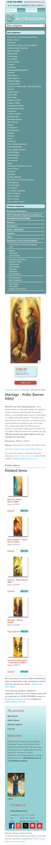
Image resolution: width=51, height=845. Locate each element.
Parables (11, 136)
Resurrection (12, 158)
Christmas (13, 253)
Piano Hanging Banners (17, 144)
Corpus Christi (13, 62)
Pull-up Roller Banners (16, 149)
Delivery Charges (12, 833)
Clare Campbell (13, 51)
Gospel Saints (13, 92)
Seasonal (11, 174)
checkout (41, 10)
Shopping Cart (25, 5)
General (10, 89)
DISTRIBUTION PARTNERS (18, 218)
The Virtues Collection (16, 191)
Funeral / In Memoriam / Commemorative (24, 86)
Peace (9, 138)
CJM (11, 247)
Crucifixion (11, 67)
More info (24, 511)
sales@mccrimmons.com (34, 2)
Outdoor (10, 133)
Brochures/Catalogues (17, 211)
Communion (14, 264)
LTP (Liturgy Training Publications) (23, 244)
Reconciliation (14, 274)
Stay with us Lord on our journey (20, 180)
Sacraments (12, 226)
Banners (18, 390)
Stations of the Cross (17, 289)
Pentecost (11, 141)
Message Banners (14, 119)
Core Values (12, 59)
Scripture (11, 233)
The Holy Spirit (13, 185)
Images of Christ (14, 100)
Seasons (11, 222)
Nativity (10, 125)
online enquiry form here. (15, 702)
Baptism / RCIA (15, 262)
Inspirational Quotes (15, 108)
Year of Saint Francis (15, 202)
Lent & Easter (14, 256)
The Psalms (12, 188)
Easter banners (13, 78)
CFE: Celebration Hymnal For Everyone (24, 215)
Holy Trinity (11, 97)
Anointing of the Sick (17, 259)
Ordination (13, 271)
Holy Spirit (13, 286)
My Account (16, 5)
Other (9, 237)
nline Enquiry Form (19, 811)
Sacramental (12, 160)
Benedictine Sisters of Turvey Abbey (22, 45)
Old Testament (13, 130)
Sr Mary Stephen (14, 177)
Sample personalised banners (19, 166)
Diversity (10, 73)
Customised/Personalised (17, 70)
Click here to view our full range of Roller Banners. (24, 449)
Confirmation (12, 56)
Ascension (11, 43)
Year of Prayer (13, 199)
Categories (9, 390)
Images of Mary (13, 103)
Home (10, 5)
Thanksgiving (12, 182)
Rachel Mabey (13, 152)
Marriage (12, 269)
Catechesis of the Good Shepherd (22, 241)
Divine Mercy (12, 75)
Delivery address (15, 724)
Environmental (13, 84)
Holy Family (12, 95)
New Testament (15, 280)
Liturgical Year (13, 117)
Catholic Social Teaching (17, 48)
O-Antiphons (12, 127)
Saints (9, 163)
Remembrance (13, 155)
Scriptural (11, 171)
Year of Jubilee (13, 196)
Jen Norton (11, 111)
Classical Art (12, 53)
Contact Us (39, 5)
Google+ (22, 841)
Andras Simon (13, 40)
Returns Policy (26, 833)
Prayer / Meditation (15, 230)
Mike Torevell (12, 122)
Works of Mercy (13, 193)
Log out (11, 729)
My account (13, 716)
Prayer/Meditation (14, 147)
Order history (13, 720)
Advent (12, 251)
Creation (10, 64)
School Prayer (13, 169)
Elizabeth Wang (13, 81)
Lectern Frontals (14, 114)
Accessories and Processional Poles (22, 37)
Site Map (14, 841)
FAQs (33, 5)
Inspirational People (15, 106)
